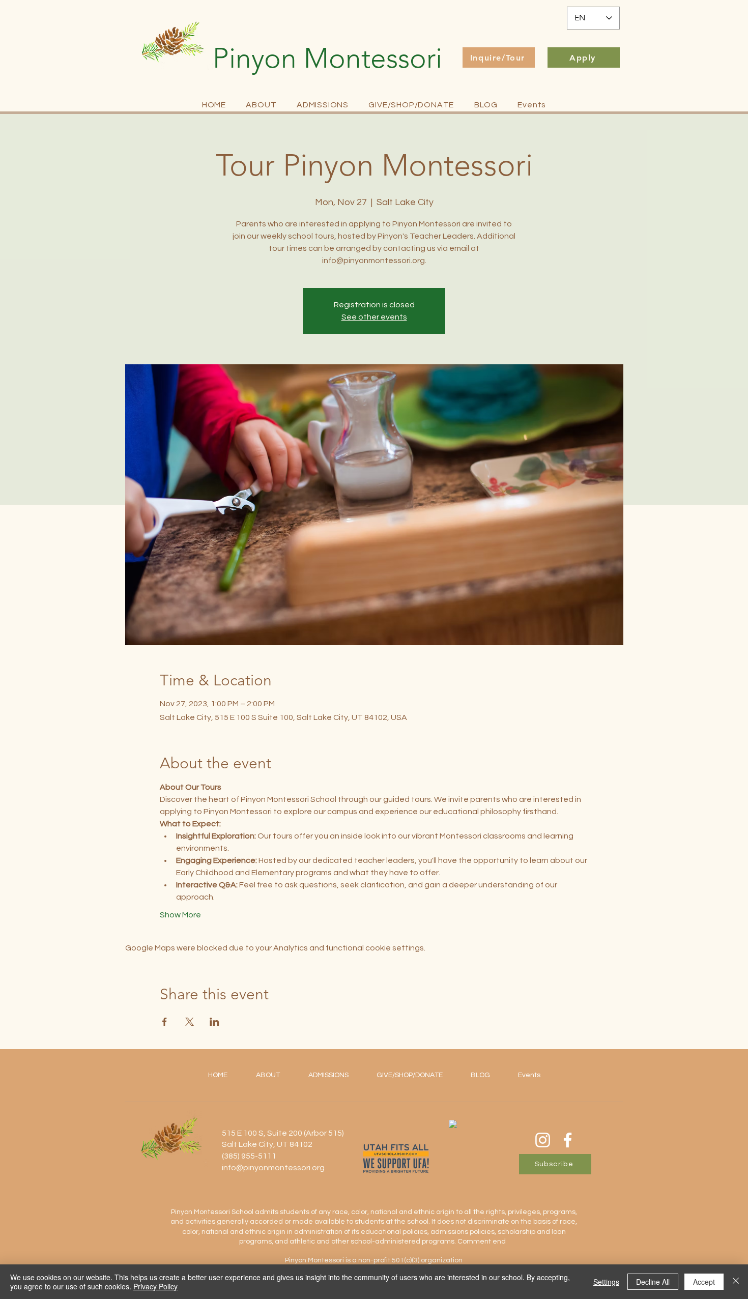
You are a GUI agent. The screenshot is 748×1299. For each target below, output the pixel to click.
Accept (704, 1282)
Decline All (653, 1282)
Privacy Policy (155, 1286)
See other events (374, 317)
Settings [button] (606, 1282)
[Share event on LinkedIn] (214, 1022)
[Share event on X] (189, 1022)
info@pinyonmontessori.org (273, 1168)
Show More (180, 915)
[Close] (736, 1282)
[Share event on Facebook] (164, 1022)
